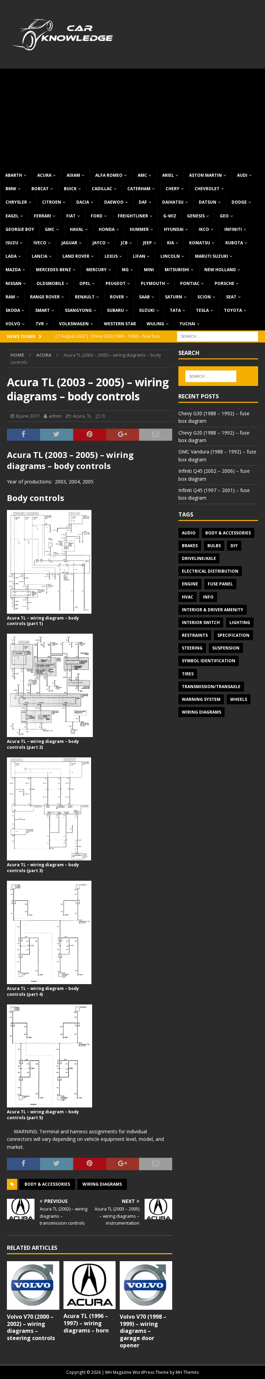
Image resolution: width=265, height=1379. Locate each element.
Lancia (39, 256)
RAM (10, 297)
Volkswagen (74, 324)
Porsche (224, 283)
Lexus (111, 256)
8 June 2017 (27, 416)
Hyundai (174, 229)
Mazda (13, 270)
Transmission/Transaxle (211, 687)
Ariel (168, 175)
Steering (192, 648)
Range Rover (45, 297)
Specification (233, 635)
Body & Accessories (47, 1184)
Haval (77, 229)
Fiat (71, 216)
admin (55, 416)
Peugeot (116, 283)
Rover (117, 297)
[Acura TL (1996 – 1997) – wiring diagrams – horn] (89, 1285)
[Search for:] (217, 336)
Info (208, 597)
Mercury (96, 270)
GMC (50, 229)
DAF (143, 202)
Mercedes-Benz (53, 270)
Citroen (51, 202)
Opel (84, 283)
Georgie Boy (20, 229)
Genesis (196, 216)
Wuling (155, 324)
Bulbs (214, 546)
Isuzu (12, 243)
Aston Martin (205, 175)
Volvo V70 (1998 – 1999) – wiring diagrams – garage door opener (143, 1331)
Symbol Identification (208, 661)
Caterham (138, 189)
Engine (190, 584)
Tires (188, 674)
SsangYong (78, 310)
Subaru (115, 310)
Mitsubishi (177, 270)
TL (89, 416)
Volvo (13, 324)
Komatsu (199, 243)
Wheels (238, 699)
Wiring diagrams (102, 1184)
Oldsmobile (50, 283)
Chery (172, 189)
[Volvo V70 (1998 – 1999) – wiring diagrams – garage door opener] (146, 1285)
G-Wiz (169, 216)
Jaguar (69, 243)
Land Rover (75, 256)
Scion (204, 297)
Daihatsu (173, 202)
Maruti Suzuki (211, 256)
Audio (189, 533)
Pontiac (189, 283)
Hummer (139, 229)
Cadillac (102, 189)
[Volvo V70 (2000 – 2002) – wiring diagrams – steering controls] (33, 1285)
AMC (142, 175)
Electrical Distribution (210, 571)
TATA (175, 310)
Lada (11, 256)
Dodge (239, 202)
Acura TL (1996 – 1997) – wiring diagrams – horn (86, 1323)
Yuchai (187, 324)
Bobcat (40, 189)
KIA (170, 243)
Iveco (39, 243)
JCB (124, 243)
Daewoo (114, 202)
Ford (96, 216)
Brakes (190, 546)
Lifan (139, 256)
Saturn (173, 297)
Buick (70, 189)
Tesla (202, 310)
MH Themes (187, 1372)
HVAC (187, 597)
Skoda (13, 310)
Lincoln (170, 256)
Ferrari (42, 216)
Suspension (225, 648)
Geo (224, 216)
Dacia (82, 202)
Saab (144, 297)
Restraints (195, 635)
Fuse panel (220, 584)
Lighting (239, 622)
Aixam (73, 175)
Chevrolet (207, 189)
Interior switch (201, 622)
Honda (107, 229)
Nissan (13, 283)
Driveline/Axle (199, 558)
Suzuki (147, 310)
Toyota (233, 310)
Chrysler (16, 202)
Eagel (12, 216)
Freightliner (133, 216)
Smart (42, 310)
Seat (231, 297)
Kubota (234, 243)
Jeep (147, 243)
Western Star (120, 324)
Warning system (201, 699)
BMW (11, 189)
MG (125, 270)
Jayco (99, 243)
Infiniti (233, 229)
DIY (234, 546)
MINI (149, 270)
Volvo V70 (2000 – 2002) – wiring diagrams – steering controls (31, 1327)
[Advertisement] (132, 117)
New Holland (220, 270)
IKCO (204, 229)
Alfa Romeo (108, 175)
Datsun (207, 202)
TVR (40, 324)
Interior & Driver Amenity (212, 610)
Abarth (13, 175)
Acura (44, 175)
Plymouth (153, 283)
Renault (85, 297)
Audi (242, 175)
